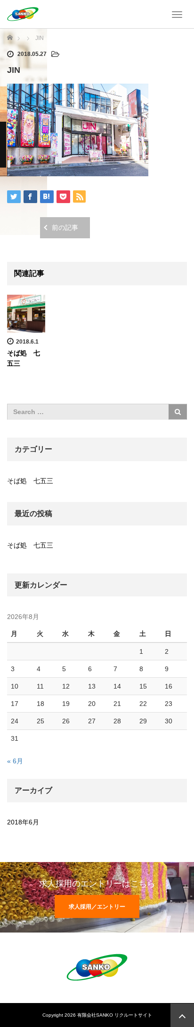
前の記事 (65, 227)
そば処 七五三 (30, 481)
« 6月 (15, 761)
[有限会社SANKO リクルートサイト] (23, 13)
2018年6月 (23, 822)
